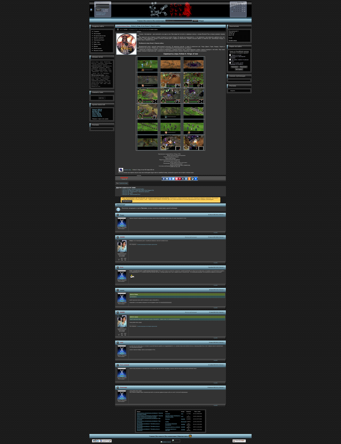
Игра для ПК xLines (127, 193)
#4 (117, 290)
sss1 (182, 413)
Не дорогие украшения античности (171, 424)
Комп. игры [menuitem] (97, 42)
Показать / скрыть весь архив (100, 119)
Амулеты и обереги (95, 61)
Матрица (167, 419)
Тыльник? (167, 413)
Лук (101, 73)
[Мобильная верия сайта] (91, 9)
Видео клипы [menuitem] (97, 44)
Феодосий (183, 421)
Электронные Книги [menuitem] (99, 40)
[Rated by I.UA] (176, 441)
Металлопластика (97, 75)
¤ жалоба (215, 232)
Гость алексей (124, 365)
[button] (98, 10)
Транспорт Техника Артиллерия (97, 82)
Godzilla (183, 419)
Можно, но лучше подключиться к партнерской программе (237, 57)
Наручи (106, 75)
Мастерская (106, 73)
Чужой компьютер (105, 10)
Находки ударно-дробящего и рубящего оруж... (172, 416)
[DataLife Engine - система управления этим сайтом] (239, 440)
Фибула (106, 82)
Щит (109, 82)
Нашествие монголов (95, 76)
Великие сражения (108, 63)
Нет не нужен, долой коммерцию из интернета (236, 63)
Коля (121, 267)
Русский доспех (98, 78)
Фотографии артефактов (143, 423)
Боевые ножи (93, 63)
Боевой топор (107, 62)
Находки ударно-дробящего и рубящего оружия (150, 416)
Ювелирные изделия (95, 83)
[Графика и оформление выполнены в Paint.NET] (106, 440)
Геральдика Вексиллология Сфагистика (99, 64)
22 (232, 11)
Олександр (123, 387)
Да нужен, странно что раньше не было (239, 60)
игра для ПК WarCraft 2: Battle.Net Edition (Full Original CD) (138, 190)
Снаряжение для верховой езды (98, 80)
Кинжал (101, 71)
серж (121, 342)
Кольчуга (106, 71)
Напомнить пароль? (100, 14)
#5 (117, 312)
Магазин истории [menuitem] (98, 50)
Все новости (148, 21)
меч (101, 83)
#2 (117, 237)
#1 (117, 215)
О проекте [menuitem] (96, 31)
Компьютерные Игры (123, 26)
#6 (117, 342)
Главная (140, 21)
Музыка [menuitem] (96, 46)
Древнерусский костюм (107, 66)
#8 (117, 387)
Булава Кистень (101, 63)
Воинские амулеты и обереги (172, 427)
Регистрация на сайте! (101, 13)
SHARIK (125, 29)
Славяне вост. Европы (104, 79)
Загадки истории (102, 68)
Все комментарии (158, 21)
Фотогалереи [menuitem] (97, 33)
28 (244, 11)
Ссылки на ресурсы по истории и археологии (147, 244)
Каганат (110, 70)
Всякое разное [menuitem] (98, 48)
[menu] (102, 41)
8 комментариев (153, 29)
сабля (105, 83)
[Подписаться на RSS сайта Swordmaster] (190, 436)
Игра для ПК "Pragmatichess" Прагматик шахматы (135, 191)
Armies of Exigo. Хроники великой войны (133, 189)
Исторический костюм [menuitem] (99, 35)
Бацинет (101, 61)
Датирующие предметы (96, 66)
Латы (98, 73)
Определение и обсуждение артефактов (147, 413)
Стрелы (108, 80)
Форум (201, 21)
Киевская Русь (95, 71)
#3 (117, 267)
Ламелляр (94, 73)
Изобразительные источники (101, 70)
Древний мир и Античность (98, 67)
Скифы (97, 79)
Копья (110, 71)
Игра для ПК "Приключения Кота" (131, 194)
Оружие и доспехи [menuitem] (99, 38)
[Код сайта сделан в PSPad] (96, 440)
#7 (117, 365)
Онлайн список (233, 40)
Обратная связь (182, 436)
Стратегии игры (123, 183)
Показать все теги (95, 86)
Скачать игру (127, 169)
